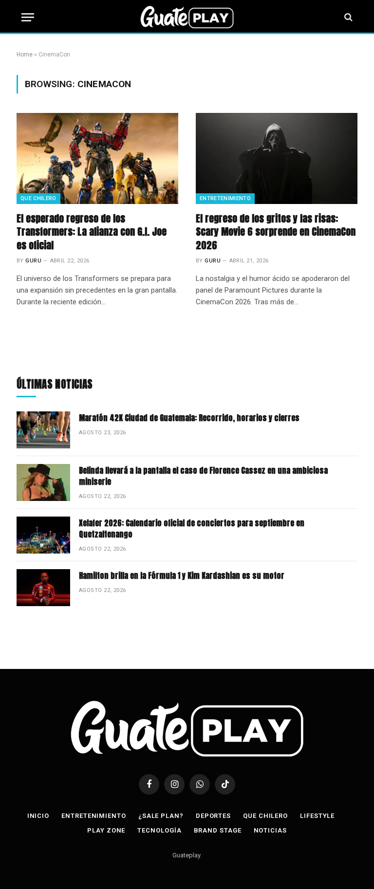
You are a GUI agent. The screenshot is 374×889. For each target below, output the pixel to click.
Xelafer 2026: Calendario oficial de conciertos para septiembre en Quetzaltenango (191, 529)
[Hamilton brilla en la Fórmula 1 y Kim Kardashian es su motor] (43, 587)
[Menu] (27, 17)
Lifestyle (317, 815)
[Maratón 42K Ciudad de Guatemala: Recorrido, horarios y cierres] (43, 429)
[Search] (347, 17)
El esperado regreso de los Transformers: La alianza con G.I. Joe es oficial (92, 232)
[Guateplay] (187, 17)
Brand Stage (218, 830)
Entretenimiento (225, 198)
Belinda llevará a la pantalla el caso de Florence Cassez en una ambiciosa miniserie (203, 476)
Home (25, 54)
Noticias (270, 830)
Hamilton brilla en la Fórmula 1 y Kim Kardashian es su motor (181, 575)
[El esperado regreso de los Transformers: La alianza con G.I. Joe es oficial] (97, 158)
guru (33, 261)
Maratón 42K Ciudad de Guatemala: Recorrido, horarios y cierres (189, 418)
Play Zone (106, 830)
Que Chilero (38, 198)
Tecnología (159, 830)
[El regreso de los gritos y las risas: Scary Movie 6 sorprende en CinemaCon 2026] (276, 158)
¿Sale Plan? (161, 815)
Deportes (213, 815)
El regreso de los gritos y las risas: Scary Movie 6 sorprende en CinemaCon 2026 (275, 232)
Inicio (38, 815)
